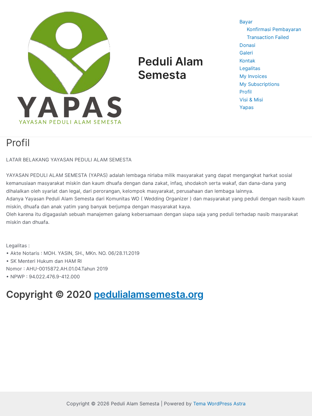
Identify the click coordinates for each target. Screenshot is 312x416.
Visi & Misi (251, 100)
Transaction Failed (268, 37)
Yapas (246, 107)
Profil (245, 92)
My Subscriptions (259, 84)
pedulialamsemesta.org (149, 294)
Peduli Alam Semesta (170, 68)
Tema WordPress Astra (219, 403)
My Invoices (253, 76)
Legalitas (249, 68)
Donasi (247, 45)
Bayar (246, 22)
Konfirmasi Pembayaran (274, 29)
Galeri (246, 53)
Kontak (247, 61)
